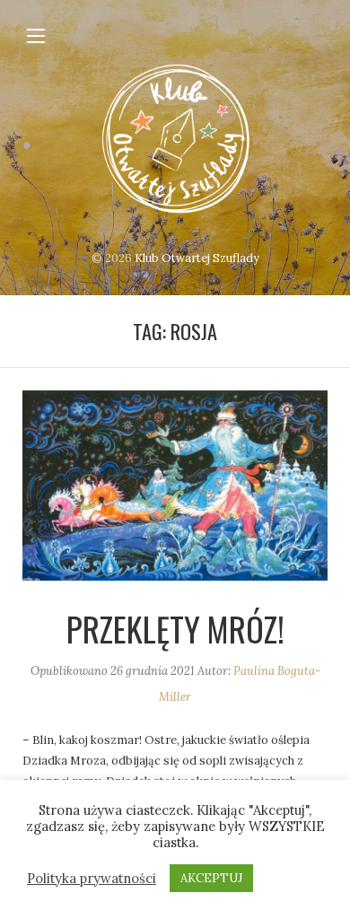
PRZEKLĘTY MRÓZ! (175, 628)
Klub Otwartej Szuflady (197, 258)
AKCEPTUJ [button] (211, 878)
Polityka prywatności (91, 879)
